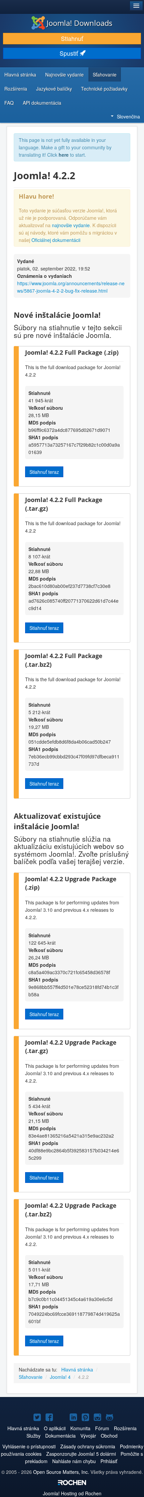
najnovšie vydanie (71, 225)
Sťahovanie (105, 74)
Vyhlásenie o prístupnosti (29, 1446)
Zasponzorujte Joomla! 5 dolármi (81, 1453)
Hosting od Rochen (72, 1493)
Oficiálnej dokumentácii (55, 240)
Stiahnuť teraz (44, 471)
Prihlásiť (108, 1461)
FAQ (9, 102)
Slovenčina (128, 116)
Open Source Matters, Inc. (61, 1471)
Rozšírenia (15, 88)
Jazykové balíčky (54, 88)
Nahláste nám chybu (74, 1461)
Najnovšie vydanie (64, 74)
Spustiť (70, 53)
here (64, 154)
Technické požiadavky (104, 88)
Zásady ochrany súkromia (87, 1446)
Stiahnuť (72, 38)
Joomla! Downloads (80, 23)
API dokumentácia (42, 102)
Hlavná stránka (20, 74)
